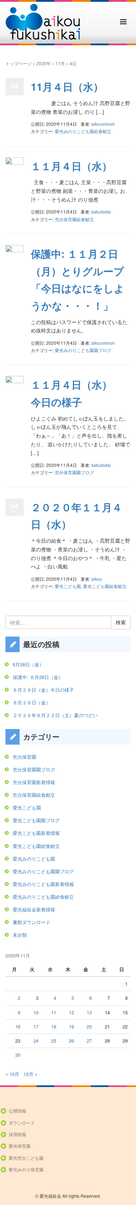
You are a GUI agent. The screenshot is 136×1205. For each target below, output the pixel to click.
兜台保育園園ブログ (74, 472)
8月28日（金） (28, 664)
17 (35, 1026)
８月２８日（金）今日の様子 (43, 689)
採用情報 (17, 1134)
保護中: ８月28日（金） (38, 677)
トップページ (18, 63)
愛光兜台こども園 (26, 1158)
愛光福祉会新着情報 (34, 909)
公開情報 (17, 1110)
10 (35, 1012)
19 (71, 1026)
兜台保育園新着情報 (34, 782)
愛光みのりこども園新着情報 (43, 884)
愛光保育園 (19, 1146)
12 (71, 1012)
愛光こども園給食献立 (105, 586)
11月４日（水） (67, 86)
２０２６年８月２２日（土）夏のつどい (55, 715)
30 (17, 1054)
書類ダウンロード (31, 922)
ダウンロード (22, 1122)
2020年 (43, 63)
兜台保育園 (24, 756)
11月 (60, 63)
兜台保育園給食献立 (74, 219)
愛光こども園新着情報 (36, 832)
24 (35, 1040)
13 (89, 1012)
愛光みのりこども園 (34, 858)
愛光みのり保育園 (26, 1169)
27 (89, 1040)
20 (89, 1026)
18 (53, 1026)
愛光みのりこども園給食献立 (83, 131)
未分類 (20, 934)
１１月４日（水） (71, 165)
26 (71, 1040)
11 (53, 1012)
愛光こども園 (68, 586)
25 (53, 1040)
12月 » (30, 1074)
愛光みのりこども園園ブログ (83, 350)
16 (17, 1026)
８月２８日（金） (31, 702)
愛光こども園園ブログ (36, 820)
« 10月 (12, 1074)
